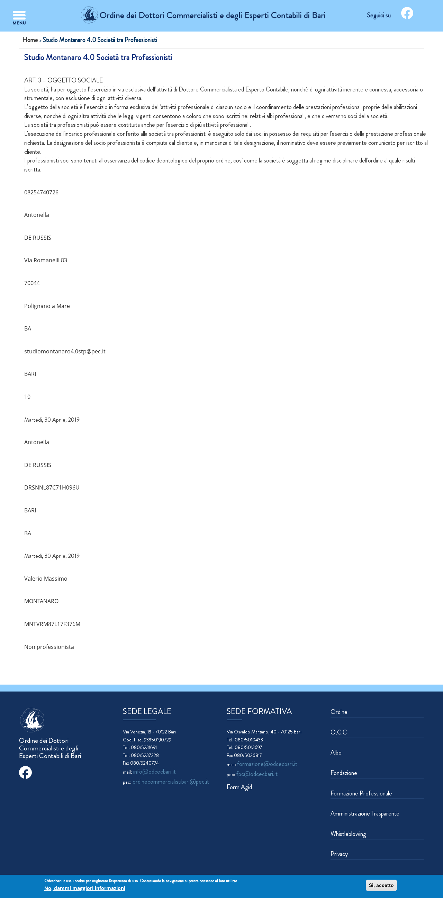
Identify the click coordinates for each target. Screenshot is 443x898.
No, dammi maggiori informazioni (84, 888)
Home (30, 39)
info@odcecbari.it (154, 771)
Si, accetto (381, 885)
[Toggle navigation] (19, 17)
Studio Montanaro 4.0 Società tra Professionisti (98, 57)
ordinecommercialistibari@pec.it (171, 781)
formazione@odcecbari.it (267, 763)
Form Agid (239, 787)
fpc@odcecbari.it (257, 773)
